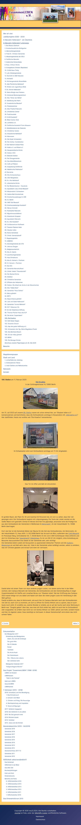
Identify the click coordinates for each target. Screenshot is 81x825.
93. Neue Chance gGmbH (13, 299)
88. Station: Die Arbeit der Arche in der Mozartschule (22, 285)
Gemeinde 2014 (10, 742)
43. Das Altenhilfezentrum (13, 161)
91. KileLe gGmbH (10, 293)
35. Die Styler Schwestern (13, 139)
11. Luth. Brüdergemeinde (13, 73)
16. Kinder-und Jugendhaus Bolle (15, 87)
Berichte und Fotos (11, 778)
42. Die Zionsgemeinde (12, 158)
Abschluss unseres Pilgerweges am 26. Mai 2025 (20, 343)
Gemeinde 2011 (10, 753)
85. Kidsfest (8, 277)
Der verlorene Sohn (13, 661)
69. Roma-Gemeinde (11, 233)
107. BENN (8, 337)
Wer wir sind (7, 34)
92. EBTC (8, 296)
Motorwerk (45, 524)
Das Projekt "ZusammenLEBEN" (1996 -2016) (20, 670)
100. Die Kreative (10, 318)
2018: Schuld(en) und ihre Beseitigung (17, 692)
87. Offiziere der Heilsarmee (14, 282)
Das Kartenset (9, 762)
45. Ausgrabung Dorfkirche (13, 166)
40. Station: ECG (10, 153)
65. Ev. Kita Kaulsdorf (12, 222)
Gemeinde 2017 (10, 734)
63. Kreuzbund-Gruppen (13, 216)
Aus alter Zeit (9, 767)
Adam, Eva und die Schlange (16, 639)
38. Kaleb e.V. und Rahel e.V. (14, 147)
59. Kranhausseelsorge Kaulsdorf (15, 205)
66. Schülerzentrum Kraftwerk (14, 224)
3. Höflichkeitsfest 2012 (13, 789)
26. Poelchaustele (10, 114)
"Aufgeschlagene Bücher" (14, 666)
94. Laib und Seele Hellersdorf (14, 301)
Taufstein (10, 650)
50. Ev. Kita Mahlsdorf (12, 180)
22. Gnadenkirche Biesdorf (13, 103)
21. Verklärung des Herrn (12, 100)
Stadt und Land (9, 357)
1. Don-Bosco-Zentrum (12, 45)
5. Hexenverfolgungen (13, 706)
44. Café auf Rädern (11, 164)
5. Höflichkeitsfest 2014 (13, 784)
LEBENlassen (9, 675)
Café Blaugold (73, 533)
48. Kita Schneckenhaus (12, 175)
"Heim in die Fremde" (13, 678)
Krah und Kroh (9, 773)
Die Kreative (40, 382)
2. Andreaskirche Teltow (12, 363)
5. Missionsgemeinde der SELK (14, 56)
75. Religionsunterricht (12, 249)
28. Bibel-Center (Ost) (12, 120)
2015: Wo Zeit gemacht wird (14, 714)
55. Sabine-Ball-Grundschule (14, 194)
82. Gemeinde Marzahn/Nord (14, 268)
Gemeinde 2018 (10, 731)
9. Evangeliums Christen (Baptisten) (16, 67)
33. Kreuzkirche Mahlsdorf (13, 133)
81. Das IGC (8, 266)
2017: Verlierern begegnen (13, 709)
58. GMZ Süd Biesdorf (12, 202)
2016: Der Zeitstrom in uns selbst (15, 712)
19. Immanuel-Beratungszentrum (15, 95)
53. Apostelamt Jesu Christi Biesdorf (16, 189)
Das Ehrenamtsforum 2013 (13, 799)
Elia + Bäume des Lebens (15, 658)
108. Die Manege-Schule (13, 340)
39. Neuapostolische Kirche (13, 150)
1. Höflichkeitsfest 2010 (13, 795)
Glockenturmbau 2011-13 (13, 751)
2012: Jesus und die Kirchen (14, 723)
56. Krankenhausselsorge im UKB (15, 197)
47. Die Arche (9, 172)
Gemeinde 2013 (10, 745)
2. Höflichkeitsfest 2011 (13, 792)
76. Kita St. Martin (10, 252)
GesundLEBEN (9, 684)
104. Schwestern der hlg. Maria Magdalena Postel (21, 329)
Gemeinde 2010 (10, 756)
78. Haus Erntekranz (11, 257)
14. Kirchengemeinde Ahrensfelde (15, 81)
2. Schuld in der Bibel (13, 698)
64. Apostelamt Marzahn (13, 219)
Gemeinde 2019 (10, 729)
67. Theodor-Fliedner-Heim (13, 227)
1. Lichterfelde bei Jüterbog (13, 360)
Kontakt (6, 372)
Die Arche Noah (12, 652)
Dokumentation (9, 631)
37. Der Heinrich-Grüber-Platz (14, 144)
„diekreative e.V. (71, 415)
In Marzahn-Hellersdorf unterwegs (16, 43)
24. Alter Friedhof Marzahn (13, 109)
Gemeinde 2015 (10, 740)
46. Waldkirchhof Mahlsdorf (13, 169)
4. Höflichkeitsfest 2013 (13, 786)
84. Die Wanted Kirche (12, 274)
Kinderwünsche (10, 776)
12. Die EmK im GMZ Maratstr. (14, 76)
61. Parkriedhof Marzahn (12, 211)
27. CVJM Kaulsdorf (11, 117)
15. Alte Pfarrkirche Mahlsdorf (14, 84)
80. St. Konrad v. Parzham (13, 263)
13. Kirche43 (9, 78)
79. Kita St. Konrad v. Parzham (14, 260)
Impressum (40, 816)
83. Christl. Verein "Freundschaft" (15, 271)
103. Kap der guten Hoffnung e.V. (15, 326)
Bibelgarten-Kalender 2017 (14, 664)
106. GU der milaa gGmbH (13, 334)
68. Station (27, 413)
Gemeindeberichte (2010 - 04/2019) (16, 726)
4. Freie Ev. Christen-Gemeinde (15, 54)
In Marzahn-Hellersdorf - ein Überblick (17, 40)
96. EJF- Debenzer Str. (12, 307)
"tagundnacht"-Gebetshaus (29, 538)
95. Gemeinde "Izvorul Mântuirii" (15, 304)
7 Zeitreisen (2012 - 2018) (13, 690)
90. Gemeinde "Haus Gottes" (14, 290)
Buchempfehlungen (11, 770)
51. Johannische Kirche (12, 183)
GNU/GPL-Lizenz (41, 813)
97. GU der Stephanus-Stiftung (14, 310)
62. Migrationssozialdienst (13, 213)
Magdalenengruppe (10, 354)
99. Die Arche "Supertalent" (14, 315)
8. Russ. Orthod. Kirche (12, 65)
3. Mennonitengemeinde (12, 51)
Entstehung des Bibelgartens (15, 636)
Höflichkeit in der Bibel (12, 765)
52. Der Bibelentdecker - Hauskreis (16, 186)
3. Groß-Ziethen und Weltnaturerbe (16, 365)
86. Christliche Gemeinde (13, 279)
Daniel (9, 647)
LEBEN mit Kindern (11, 673)
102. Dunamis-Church (12, 323)
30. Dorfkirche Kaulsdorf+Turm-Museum (18, 125)
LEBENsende (9, 686)
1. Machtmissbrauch (12, 695)
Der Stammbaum (12, 655)
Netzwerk (6, 369)
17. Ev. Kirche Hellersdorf (13, 89)
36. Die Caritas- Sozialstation (14, 142)
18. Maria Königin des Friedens (14, 92)
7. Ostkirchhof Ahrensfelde (13, 62)
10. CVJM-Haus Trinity (12, 70)
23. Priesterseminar (11, 106)
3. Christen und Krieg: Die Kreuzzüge (18, 700)
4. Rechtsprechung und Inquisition (17, 703)
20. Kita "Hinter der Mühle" (13, 98)
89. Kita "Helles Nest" (12, 288)
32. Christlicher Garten (12, 131)
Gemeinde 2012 (10, 748)
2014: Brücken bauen (11, 717)
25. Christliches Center (12, 111)
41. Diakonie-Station (11, 155)
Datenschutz (40, 819)
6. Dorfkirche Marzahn (12, 59)
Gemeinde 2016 (10, 737)
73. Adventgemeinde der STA (14, 244)
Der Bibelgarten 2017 (11, 634)
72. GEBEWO (9, 241)
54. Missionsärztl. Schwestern (14, 191)
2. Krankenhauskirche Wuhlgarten (15, 48)
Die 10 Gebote (12, 644)
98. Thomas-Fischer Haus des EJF (16, 312)
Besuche (6, 346)
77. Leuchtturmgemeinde (13, 255)
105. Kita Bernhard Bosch (13, 332)
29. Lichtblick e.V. (10, 122)
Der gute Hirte (11, 641)
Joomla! (17, 813)
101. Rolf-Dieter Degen (12, 321)
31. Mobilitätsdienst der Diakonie (15, 128)
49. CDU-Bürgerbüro (11, 177)
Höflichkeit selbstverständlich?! (15, 760)
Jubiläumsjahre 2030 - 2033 (13, 37)
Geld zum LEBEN (10, 681)
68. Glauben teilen (10, 230)
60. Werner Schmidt (11, 208)
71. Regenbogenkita (11, 238)
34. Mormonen (9, 136)
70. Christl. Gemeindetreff (13, 235)
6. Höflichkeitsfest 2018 (13, 781)
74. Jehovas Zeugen (11, 246)
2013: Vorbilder (9, 720)
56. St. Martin (9, 200)
